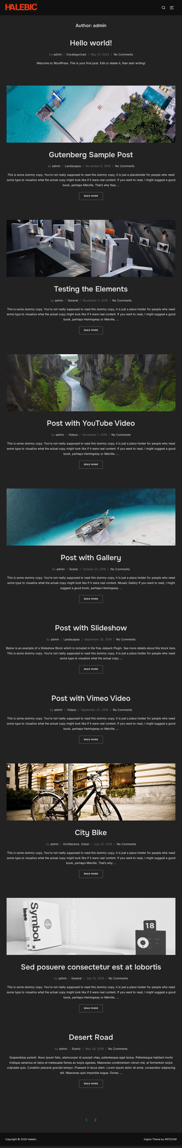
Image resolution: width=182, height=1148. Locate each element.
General (73, 300)
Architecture (71, 844)
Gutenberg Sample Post (91, 155)
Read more (93, 195)
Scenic (73, 569)
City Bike (91, 832)
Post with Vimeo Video (90, 698)
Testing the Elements (91, 289)
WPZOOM (171, 1139)
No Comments (123, 54)
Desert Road (91, 1037)
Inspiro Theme (152, 1139)
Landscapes (73, 166)
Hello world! (91, 43)
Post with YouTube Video (91, 423)
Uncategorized (76, 54)
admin (57, 54)
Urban (85, 844)
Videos (73, 434)
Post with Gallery (91, 558)
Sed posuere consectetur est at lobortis (91, 967)
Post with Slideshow (91, 628)
